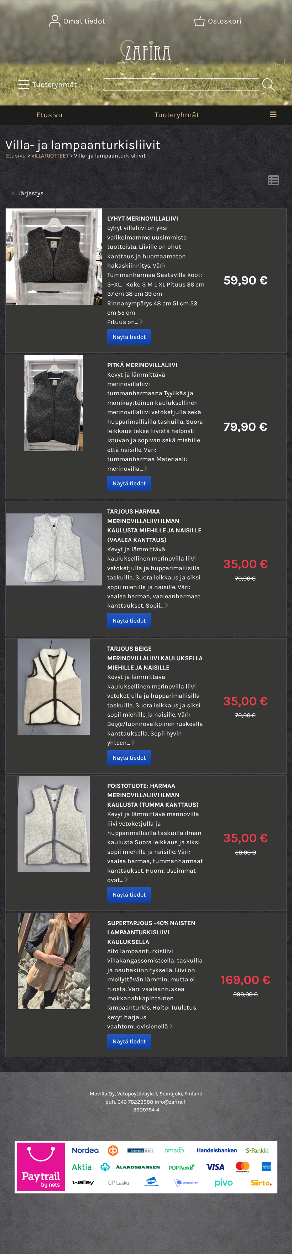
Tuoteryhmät (177, 114)
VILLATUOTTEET (50, 155)
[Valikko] (273, 115)
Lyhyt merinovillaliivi (142, 218)
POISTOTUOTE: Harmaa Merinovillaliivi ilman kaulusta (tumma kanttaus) (153, 795)
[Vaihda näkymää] (273, 182)
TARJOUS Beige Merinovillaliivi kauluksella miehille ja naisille (155, 658)
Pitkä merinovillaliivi (142, 364)
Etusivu (49, 114)
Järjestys (30, 193)
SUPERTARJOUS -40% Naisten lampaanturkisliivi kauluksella (151, 932)
